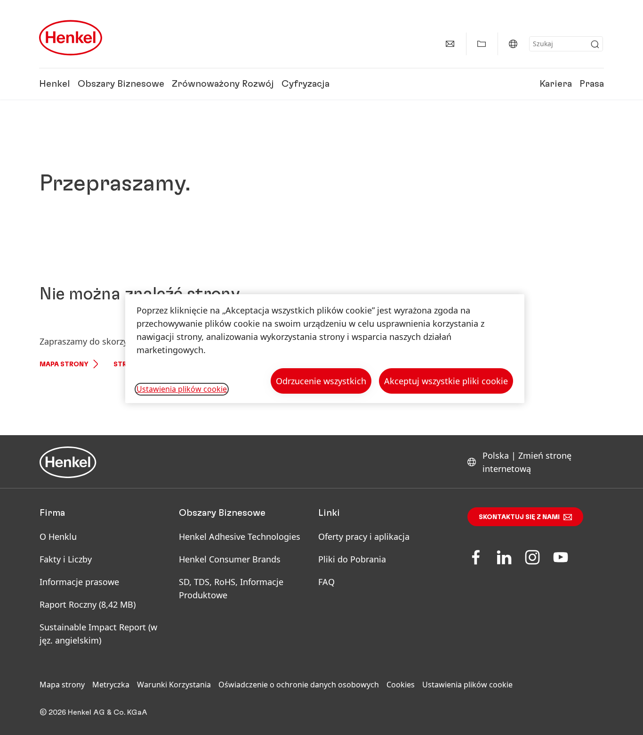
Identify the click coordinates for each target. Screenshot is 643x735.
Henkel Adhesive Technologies (239, 536)
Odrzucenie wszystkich (321, 381)
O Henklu (58, 536)
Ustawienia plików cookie (467, 684)
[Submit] (595, 44)
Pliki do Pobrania (352, 559)
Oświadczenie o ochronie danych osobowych (298, 684)
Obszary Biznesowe (121, 84)
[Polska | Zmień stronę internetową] (513, 44)
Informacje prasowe (79, 581)
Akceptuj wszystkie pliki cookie (446, 381)
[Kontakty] (450, 44)
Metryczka (110, 684)
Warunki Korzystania (174, 684)
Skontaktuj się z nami (519, 517)
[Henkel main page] (70, 38)
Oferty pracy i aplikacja (364, 536)
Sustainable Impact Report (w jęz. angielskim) (98, 633)
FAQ (326, 581)
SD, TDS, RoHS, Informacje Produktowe (231, 588)
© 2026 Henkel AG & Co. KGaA (93, 712)
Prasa (591, 84)
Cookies (400, 684)
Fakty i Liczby (66, 559)
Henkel (54, 84)
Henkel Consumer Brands (230, 559)
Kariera (555, 84)
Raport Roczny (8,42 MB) (88, 604)
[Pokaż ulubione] (481, 44)
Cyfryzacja (305, 84)
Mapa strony (64, 364)
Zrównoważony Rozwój (223, 84)
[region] (324, 348)
